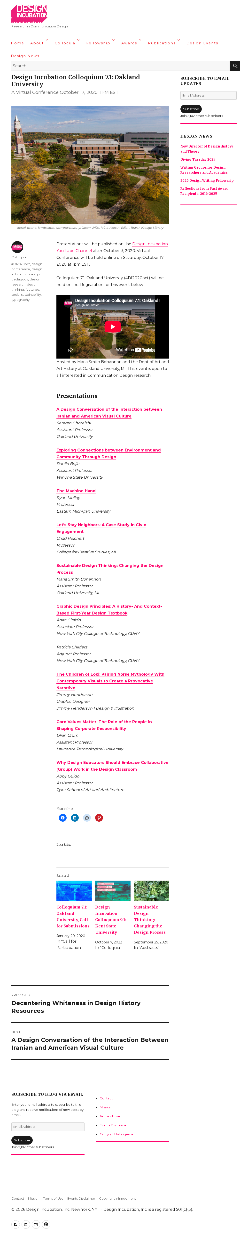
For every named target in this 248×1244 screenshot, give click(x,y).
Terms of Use (110, 1116)
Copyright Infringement (118, 1134)
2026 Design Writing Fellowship (207, 181)
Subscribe (22, 1140)
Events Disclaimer (114, 1125)
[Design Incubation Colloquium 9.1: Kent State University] (113, 891)
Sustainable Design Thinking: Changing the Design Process (150, 919)
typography (20, 300)
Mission (105, 1107)
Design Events (202, 43)
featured (32, 289)
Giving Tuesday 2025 (197, 159)
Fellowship (98, 43)
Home (17, 43)
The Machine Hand (76, 491)
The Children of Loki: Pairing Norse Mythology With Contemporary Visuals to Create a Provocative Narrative (110, 681)
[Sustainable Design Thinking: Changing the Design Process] (151, 891)
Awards (129, 43)
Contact (106, 1098)
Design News (25, 56)
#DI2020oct (20, 264)
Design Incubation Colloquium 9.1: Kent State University (110, 919)
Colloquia (65, 43)
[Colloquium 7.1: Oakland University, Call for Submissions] (74, 891)
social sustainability (26, 294)
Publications (162, 43)
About (37, 43)
